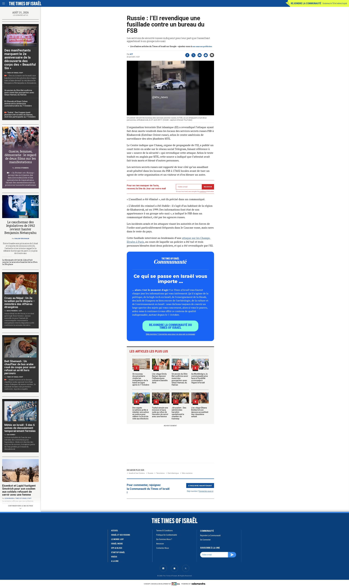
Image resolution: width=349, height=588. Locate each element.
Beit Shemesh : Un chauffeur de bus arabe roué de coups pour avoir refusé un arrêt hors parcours (20, 367)
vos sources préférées (202, 46)
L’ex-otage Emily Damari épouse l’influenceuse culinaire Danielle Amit (160, 378)
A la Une (114, 561)
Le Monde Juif (117, 539)
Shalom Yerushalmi (21, 238)
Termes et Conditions (164, 530)
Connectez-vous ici (206, 491)
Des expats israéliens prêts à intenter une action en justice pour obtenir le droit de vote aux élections (140, 413)
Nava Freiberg (12, 311)
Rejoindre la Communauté (306, 3)
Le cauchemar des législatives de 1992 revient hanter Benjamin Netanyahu (20, 227)
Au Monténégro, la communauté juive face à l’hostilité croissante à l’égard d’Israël (199, 378)
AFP (131, 54)
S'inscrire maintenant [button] (200, 485)
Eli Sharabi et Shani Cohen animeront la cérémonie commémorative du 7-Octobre (18, 103)
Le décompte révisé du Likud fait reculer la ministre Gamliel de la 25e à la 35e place (19, 262)
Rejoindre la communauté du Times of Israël (170, 326)
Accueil (114, 530)
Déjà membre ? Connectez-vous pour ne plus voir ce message (170, 334)
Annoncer (160, 544)
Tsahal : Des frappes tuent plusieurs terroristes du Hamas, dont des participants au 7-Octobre (19, 114)
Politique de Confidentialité (166, 535)
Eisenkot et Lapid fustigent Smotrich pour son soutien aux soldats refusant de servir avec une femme (19, 490)
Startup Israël (118, 552)
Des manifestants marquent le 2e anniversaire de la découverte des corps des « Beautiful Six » (20, 59)
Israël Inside (117, 544)
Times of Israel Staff (15, 73)
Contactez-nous (162, 548)
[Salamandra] (198, 584)
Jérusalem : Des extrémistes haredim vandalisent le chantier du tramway (179, 413)
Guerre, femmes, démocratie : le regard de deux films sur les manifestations (20, 156)
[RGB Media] (176, 583)
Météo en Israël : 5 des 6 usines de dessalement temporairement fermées (20, 428)
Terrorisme (160, 473)
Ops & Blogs (116, 548)
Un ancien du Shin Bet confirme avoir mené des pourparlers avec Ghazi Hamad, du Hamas (180, 379)
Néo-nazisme (187, 473)
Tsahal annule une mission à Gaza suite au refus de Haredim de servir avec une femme (160, 412)
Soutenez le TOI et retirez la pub (335, 3)
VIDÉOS (114, 557)
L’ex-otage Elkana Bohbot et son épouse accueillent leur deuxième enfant (199, 412)
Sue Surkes (11, 434)
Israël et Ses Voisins (137, 473)
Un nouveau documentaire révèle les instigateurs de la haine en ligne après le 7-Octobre (140, 379)
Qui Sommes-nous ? (164, 539)
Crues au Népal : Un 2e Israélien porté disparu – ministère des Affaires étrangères (19, 302)
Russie (150, 473)
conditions (203, 191)
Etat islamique (173, 473)
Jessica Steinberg (22, 168)
